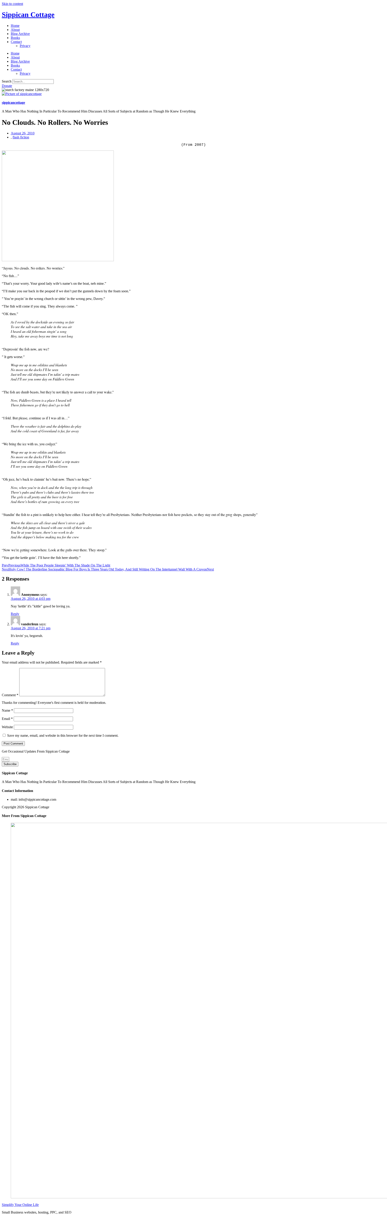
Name (7, 710)
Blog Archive (20, 34)
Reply (15, 614)
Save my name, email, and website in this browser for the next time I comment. (62, 735)
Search (6, 81)
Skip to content (12, 4)
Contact (16, 42)
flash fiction (21, 137)
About (15, 30)
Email (7, 719)
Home (15, 26)
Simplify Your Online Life (20, 1205)
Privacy (25, 46)
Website (7, 727)
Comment (10, 695)
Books (15, 38)
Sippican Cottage (28, 15)
